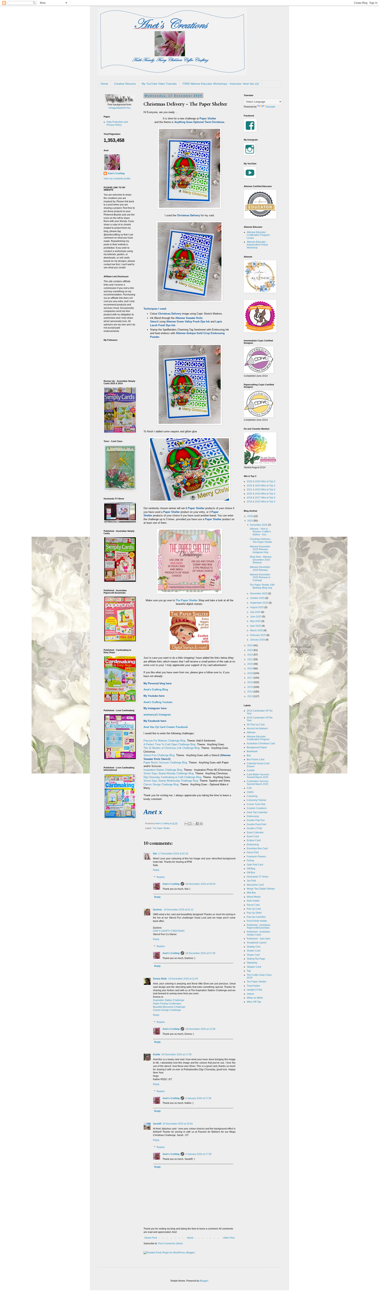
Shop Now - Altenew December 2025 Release (260, 559)
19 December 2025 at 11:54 (183, 978)
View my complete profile (117, 178)
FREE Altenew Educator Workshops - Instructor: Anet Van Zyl (221, 83)
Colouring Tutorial (256, 800)
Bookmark (252, 751)
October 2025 (257, 598)
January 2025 (257, 639)
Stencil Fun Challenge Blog (159, 755)
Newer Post (150, 1237)
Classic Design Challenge (167, 1010)
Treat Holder (253, 985)
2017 (250, 677)
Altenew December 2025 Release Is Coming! (260, 577)
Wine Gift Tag (254, 1001)
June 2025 (256, 616)
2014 (250, 691)
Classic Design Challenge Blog (161, 784)
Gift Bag (251, 868)
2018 (250, 673)
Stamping (252, 962)
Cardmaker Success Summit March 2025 (257, 782)
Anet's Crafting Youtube (158, 702)
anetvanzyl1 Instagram (157, 714)
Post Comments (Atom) (170, 1243)
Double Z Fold (254, 828)
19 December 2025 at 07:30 (200, 953)
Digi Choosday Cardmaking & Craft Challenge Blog (172, 777)
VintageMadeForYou (119, 108)
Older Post (229, 1237)
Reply (156, 870)
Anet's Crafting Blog (156, 689)
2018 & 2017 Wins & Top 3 (261, 497)
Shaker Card (253, 950)
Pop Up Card (254, 908)
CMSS (250, 792)
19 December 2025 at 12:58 (200, 1029)
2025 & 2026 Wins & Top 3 (261, 481)
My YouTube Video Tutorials (159, 83)
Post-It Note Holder (257, 921)
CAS (249, 788)
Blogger (204, 1280)
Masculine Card (255, 884)
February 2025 (258, 635)
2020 (250, 664)
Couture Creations (256, 808)
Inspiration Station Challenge (168, 1000)
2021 (250, 659)
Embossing (253, 844)
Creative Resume (125, 83)
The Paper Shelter (161, 828)
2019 (250, 668)
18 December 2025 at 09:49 (200, 884)
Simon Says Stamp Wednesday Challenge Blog (171, 780)
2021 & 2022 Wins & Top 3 (261, 489)
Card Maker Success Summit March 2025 (258, 776)
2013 (250, 696)
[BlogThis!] (190, 824)
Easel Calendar (255, 832)
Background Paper (257, 747)
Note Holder (253, 900)
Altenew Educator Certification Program (258, 738)
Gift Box (251, 872)
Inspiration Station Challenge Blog (163, 769)
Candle (251, 770)
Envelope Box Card (257, 848)
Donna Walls (160, 978)
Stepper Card (254, 966)
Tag (249, 970)
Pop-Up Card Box (256, 917)
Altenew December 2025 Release (260, 568)
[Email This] (186, 824)
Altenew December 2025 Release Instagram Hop (260, 549)
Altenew (251, 732)
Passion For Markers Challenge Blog (164, 740)
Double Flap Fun (256, 820)
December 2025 (259, 524)
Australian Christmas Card (261, 743)
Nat (155, 853)
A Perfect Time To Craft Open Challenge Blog (169, 744)
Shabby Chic (254, 946)
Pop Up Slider (254, 912)
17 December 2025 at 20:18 (173, 853)
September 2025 (259, 602)
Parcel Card (253, 905)
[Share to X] (194, 824)
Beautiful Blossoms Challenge (169, 1007)
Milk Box (251, 892)
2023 (250, 650)
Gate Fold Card (255, 864)
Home (104, 83)
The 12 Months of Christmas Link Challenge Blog (172, 747)
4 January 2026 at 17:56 (198, 1098)
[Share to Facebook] (197, 824)
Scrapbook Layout (256, 942)
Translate (270, 106)
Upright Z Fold (254, 989)
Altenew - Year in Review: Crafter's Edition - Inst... (260, 531)
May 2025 (255, 621)
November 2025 (259, 593)
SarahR (157, 1123)
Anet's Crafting (170, 884)
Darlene (157, 909)
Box (249, 755)
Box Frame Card (255, 759)
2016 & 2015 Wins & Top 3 (261, 501)
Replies (161, 877)
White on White (255, 997)
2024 (250, 645)
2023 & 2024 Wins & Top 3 (261, 485)
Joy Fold (251, 880)
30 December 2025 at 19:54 (178, 1123)
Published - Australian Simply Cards (258, 933)
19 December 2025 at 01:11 (178, 909)
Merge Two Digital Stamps (261, 888)
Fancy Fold (253, 852)
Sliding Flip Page (256, 958)
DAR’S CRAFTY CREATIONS (169, 931)
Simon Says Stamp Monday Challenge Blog (169, 773)
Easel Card (253, 836)
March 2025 (257, 630)
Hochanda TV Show (257, 876)
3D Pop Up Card (256, 724)
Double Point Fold (256, 824)
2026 (250, 516)
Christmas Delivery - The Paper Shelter (261, 540)
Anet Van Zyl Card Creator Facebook (166, 727)
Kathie (156, 1054)
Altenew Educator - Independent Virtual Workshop (257, 245)
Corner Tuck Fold (256, 804)
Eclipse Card (254, 840)
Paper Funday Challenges (167, 1003)
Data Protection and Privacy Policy (117, 123)
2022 (250, 654)
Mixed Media (254, 896)
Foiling (250, 860)
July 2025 (255, 612)
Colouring (252, 796)
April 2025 (256, 626)
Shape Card (253, 954)
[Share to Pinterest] (201, 824)
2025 (250, 520)
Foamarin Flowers (256, 856)
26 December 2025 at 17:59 (176, 1054)
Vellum (250, 994)
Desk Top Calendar (257, 812)
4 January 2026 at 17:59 (198, 1154)
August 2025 (257, 607)
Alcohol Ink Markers (257, 728)
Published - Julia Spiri (258, 938)
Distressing (253, 816)
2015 (250, 687)
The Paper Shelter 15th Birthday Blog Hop (262, 586)
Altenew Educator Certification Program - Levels (259, 235)
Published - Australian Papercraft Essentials (258, 926)
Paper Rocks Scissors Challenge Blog (165, 762)
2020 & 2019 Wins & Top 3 (261, 493)
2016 (250, 682)
